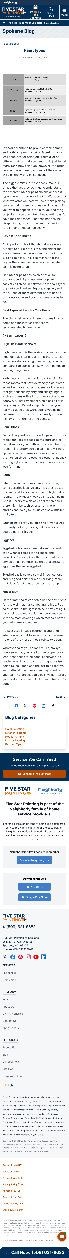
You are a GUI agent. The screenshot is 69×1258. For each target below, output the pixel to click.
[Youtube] (36, 956)
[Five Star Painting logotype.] (19, 791)
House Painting (11, 43)
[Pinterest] (34, 706)
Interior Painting (15, 740)
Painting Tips (13, 744)
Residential (9, 972)
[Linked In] (43, 706)
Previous (12, 696)
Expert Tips (10, 1047)
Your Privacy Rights (13, 1210)
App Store (37, 887)
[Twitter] (25, 706)
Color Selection (14, 729)
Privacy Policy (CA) (13, 1184)
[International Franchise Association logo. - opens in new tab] (8, 1085)
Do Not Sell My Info (13, 1203)
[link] (52, 706)
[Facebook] (16, 706)
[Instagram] (28, 956)
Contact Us (9, 1020)
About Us (8, 1006)
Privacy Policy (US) (13, 1178)
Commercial (10, 979)
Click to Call (51, 14)
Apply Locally (11, 1028)
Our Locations (11, 1061)
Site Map (8, 1068)
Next (59, 696)
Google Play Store (37, 897)
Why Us (7, 999)
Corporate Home (13, 1076)
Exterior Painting (15, 732)
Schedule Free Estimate (35, 14)
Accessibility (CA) (12, 1197)
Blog (5, 1054)
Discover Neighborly (32, 860)
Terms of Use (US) (12, 1165)
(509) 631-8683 (21, 927)
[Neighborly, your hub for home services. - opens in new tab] (51, 790)
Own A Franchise (13, 1013)
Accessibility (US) (12, 1190)
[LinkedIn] (43, 956)
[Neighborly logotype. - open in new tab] (10, 2)
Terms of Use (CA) (12, 1171)
